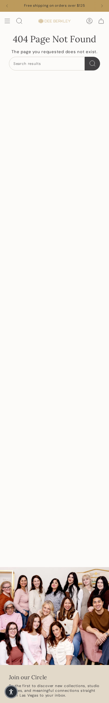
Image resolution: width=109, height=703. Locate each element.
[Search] (92, 63)
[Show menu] (7, 21)
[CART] (101, 21)
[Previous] (7, 5)
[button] (11, 692)
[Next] (102, 5)
